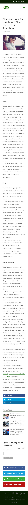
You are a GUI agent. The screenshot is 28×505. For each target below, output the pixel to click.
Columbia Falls (20, 374)
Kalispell (5, 374)
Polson (8, 376)
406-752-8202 (19, 2)
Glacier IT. (14, 502)
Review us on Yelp (13, 484)
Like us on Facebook (14, 468)
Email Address (7, 450)
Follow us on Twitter (15, 473)
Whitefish (12, 374)
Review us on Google (15, 479)
